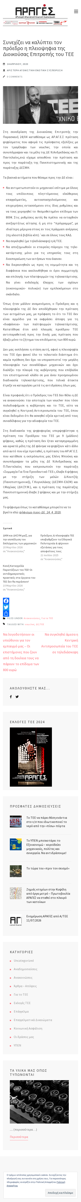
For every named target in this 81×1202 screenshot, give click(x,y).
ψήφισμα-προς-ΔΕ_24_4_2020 (40, 512)
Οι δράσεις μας (24, 1037)
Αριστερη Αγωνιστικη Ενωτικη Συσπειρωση (35, 70)
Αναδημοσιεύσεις (25, 969)
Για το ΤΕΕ (47, 618)
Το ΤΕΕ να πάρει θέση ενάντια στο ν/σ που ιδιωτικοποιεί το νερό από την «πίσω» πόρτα (46, 822)
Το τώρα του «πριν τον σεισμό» (47, 868)
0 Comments (14, 76)
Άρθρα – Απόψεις (25, 986)
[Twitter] (40, 607)
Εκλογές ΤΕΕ (22, 1003)
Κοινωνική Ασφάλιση (28, 1028)
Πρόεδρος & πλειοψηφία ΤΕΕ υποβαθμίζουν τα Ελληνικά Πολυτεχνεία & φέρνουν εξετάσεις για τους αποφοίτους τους (57, 543)
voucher (29, 624)
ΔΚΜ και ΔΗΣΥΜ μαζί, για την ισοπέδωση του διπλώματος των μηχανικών (20, 539)
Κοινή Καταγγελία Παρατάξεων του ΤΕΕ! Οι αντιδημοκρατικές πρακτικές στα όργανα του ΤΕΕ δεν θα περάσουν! (19, 573)
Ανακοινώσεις (32, 618)
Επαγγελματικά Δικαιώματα (33, 1020)
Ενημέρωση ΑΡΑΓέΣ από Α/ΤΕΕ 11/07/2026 (47, 918)
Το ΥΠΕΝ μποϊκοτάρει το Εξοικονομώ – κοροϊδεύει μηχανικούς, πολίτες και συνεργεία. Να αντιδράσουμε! (46, 846)
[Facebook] (40, 601)
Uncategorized (24, 960)
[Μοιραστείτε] (40, 613)
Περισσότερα (19, 1137)
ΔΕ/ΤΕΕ (40, 624)
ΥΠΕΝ (17, 1045)
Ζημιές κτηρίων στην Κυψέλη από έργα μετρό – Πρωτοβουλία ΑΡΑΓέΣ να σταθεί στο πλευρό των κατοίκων (48, 895)
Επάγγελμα (21, 1011)
